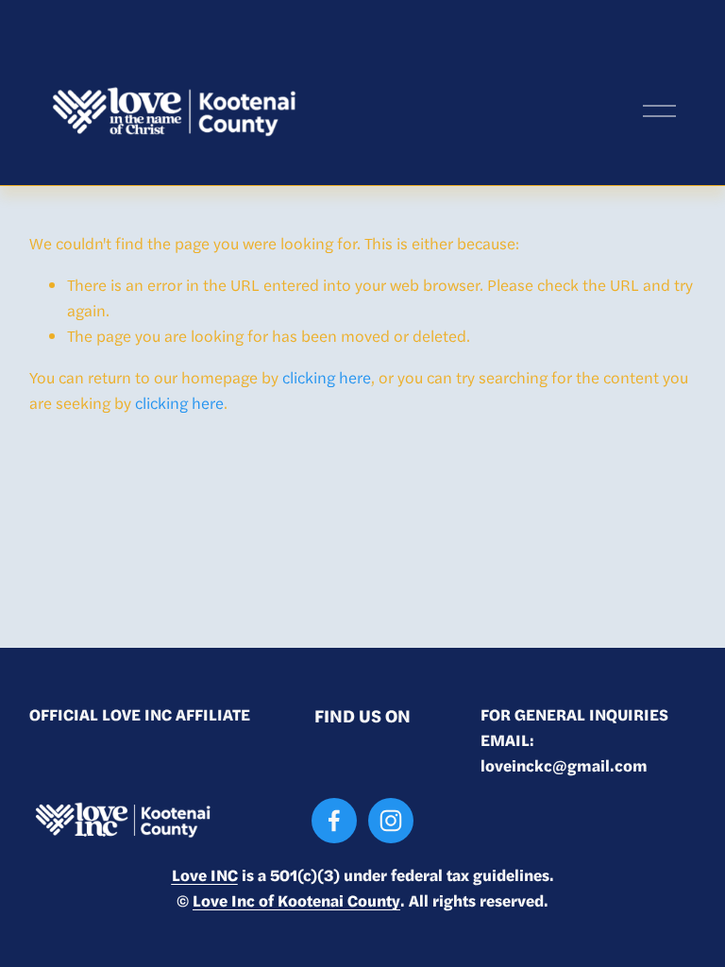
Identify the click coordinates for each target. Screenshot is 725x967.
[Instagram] (390, 820)
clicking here (326, 376)
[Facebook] (334, 820)
